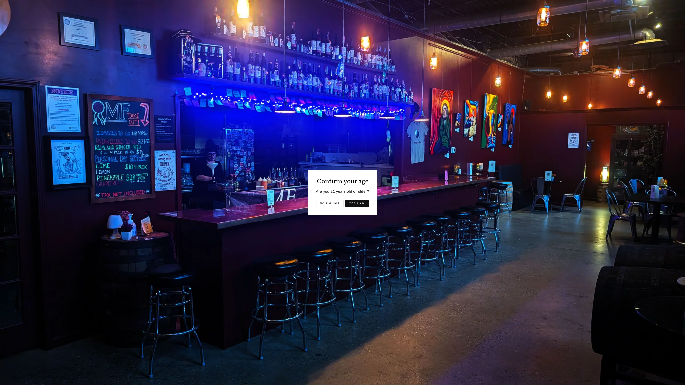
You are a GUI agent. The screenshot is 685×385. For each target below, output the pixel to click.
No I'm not (330, 203)
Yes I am (357, 203)
